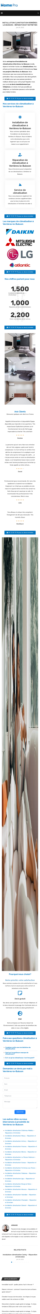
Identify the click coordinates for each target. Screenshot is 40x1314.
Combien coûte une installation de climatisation (18, 1048)
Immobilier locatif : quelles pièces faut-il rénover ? (18, 1284)
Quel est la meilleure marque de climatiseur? (16, 1053)
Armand (14, 1225)
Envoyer (20, 1112)
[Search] (38, 13)
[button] (20, 1048)
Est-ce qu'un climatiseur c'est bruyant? (19, 1058)
